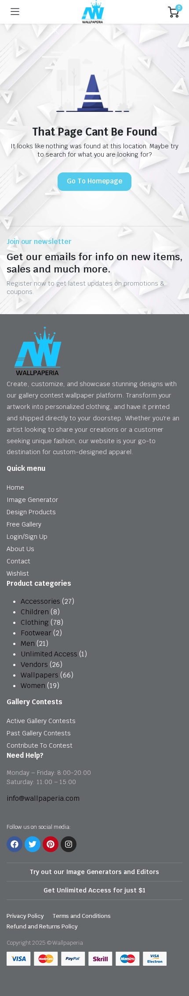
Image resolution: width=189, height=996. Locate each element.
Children (35, 611)
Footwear (36, 633)
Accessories (40, 601)
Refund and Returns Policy (42, 926)
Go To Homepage (94, 181)
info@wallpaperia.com (43, 798)
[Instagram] (68, 844)
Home (15, 487)
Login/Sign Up (27, 537)
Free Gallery (24, 524)
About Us (20, 549)
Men (28, 643)
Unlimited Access (49, 654)
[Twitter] (32, 844)
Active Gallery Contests (41, 721)
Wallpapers (39, 675)
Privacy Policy (25, 916)
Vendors (34, 664)
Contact (18, 561)
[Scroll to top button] (175, 956)
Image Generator (32, 500)
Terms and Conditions (82, 916)
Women (33, 685)
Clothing (35, 622)
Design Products (31, 512)
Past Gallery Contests (39, 733)
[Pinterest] (50, 844)
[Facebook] (14, 844)
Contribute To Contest (40, 745)
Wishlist (18, 573)
